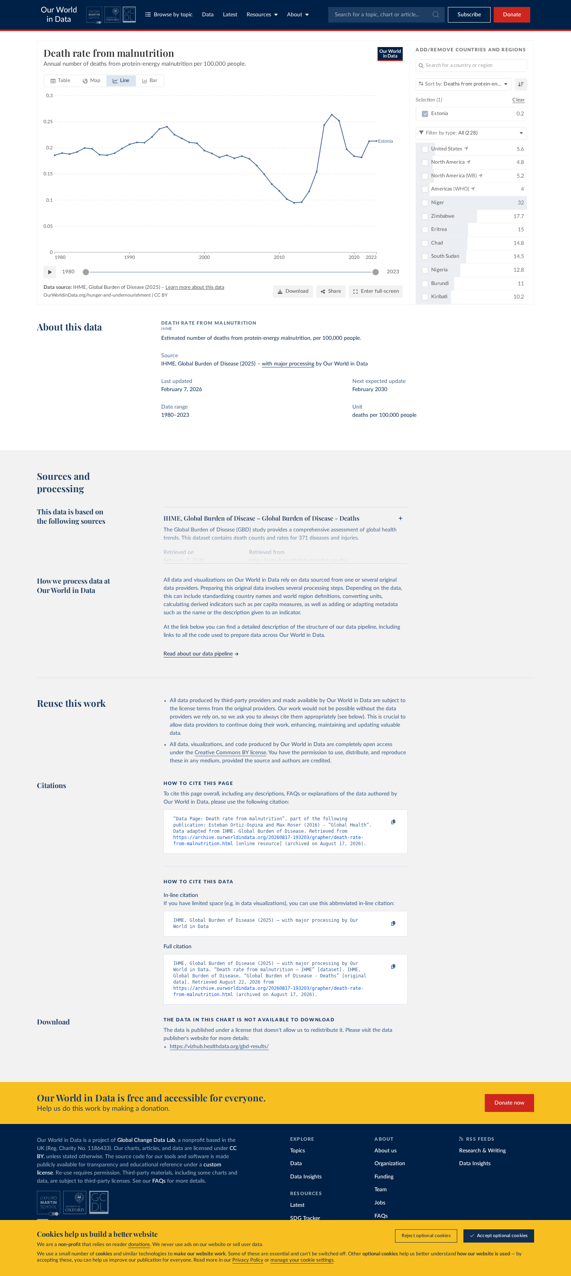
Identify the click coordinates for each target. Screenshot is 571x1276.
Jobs (379, 1203)
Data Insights (306, 1177)
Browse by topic (173, 14)
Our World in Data (59, 14)
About (294, 14)
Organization (389, 1163)
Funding (383, 1177)
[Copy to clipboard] (385, 822)
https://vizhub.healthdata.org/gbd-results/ (219, 1046)
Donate (512, 14)
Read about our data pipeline (198, 654)
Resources (259, 14)
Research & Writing (482, 1151)
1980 (68, 271)
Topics (297, 1151)
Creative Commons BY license (230, 752)
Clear (518, 100)
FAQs (158, 1181)
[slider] (86, 272)
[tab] (60, 80)
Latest (230, 14)
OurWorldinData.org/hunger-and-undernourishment (97, 295)
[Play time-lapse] (50, 272)
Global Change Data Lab (146, 1140)
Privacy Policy (247, 1260)
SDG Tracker (305, 1218)
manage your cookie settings (302, 1260)
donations (139, 1244)
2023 (393, 271)
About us (385, 1151)
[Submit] (435, 14)
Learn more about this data (194, 287)
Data (208, 14)
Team (380, 1189)
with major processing (288, 364)
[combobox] (386, 15)
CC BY (160, 295)
